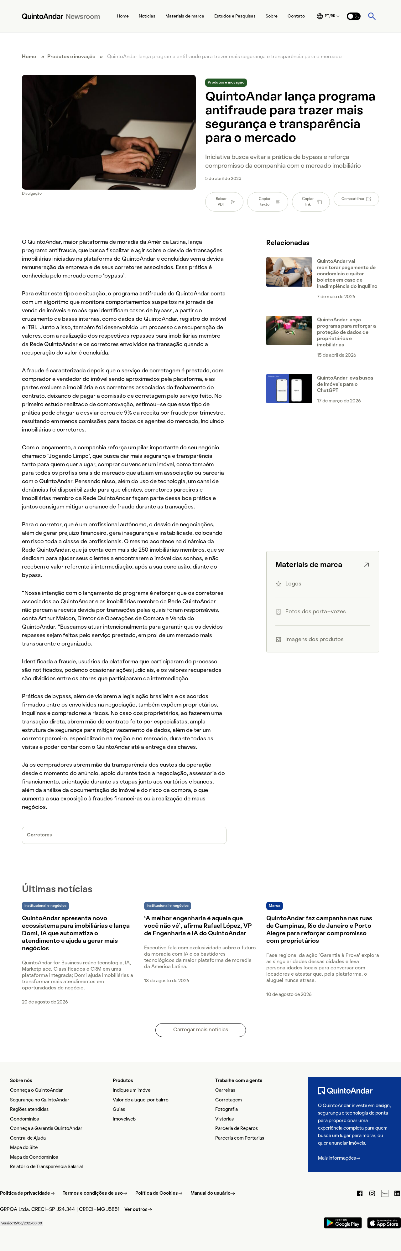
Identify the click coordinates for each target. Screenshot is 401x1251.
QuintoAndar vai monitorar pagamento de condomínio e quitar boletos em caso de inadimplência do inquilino (347, 274)
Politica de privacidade (25, 1193)
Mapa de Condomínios (34, 1157)
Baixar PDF (221, 201)
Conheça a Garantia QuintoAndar (46, 1128)
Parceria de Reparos (236, 1128)
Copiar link (308, 201)
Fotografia (226, 1109)
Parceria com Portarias (239, 1138)
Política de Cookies (156, 1193)
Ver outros (136, 1210)
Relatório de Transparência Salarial (46, 1167)
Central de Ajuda (28, 1138)
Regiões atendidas (29, 1109)
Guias (119, 1109)
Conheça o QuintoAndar (36, 1090)
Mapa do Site (24, 1148)
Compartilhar (352, 199)
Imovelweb (124, 1119)
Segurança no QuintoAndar (39, 1100)
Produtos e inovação (71, 57)
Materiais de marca (184, 16)
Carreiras (225, 1090)
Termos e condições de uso (93, 1193)
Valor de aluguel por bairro (141, 1100)
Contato (296, 16)
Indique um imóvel (132, 1090)
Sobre (272, 16)
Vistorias (224, 1119)
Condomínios (24, 1119)
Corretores (39, 835)
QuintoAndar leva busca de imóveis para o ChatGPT (345, 384)
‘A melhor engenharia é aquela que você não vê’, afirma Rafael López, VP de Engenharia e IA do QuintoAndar (198, 926)
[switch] (354, 16)
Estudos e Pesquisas (235, 16)
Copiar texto (264, 201)
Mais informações (337, 1158)
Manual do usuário (210, 1193)
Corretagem (228, 1100)
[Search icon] (372, 16)
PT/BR (330, 16)
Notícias (147, 16)
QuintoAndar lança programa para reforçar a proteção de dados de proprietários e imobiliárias (346, 332)
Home (123, 16)
